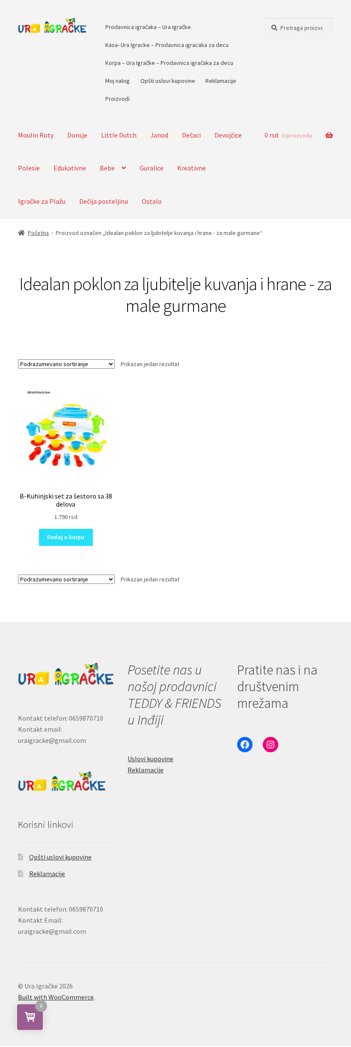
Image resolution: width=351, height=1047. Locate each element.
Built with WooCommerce (56, 997)
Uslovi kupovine (150, 758)
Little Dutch (119, 135)
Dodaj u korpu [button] (65, 537)
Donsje (77, 135)
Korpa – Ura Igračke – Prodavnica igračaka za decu (169, 63)
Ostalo (152, 201)
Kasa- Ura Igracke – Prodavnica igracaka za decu (167, 45)
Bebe (107, 168)
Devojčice (228, 135)
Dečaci (191, 135)
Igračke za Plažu (41, 201)
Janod (159, 135)
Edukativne (70, 168)
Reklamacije (220, 81)
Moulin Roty (36, 135)
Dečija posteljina (103, 201)
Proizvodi (117, 99)
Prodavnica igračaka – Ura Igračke (148, 27)
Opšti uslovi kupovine (167, 81)
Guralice (152, 168)
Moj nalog (117, 81)
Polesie (29, 168)
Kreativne (191, 168)
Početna (38, 233)
